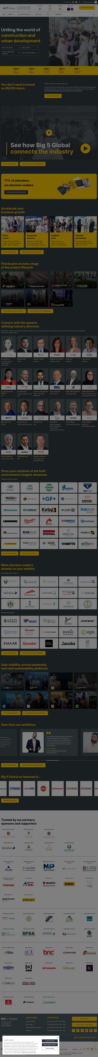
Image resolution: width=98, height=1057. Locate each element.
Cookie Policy (25, 1052)
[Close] (57, 1037)
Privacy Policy (32, 1052)
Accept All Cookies (50, 1040)
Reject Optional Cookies (50, 1044)
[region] (30, 1045)
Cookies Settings (49, 1048)
